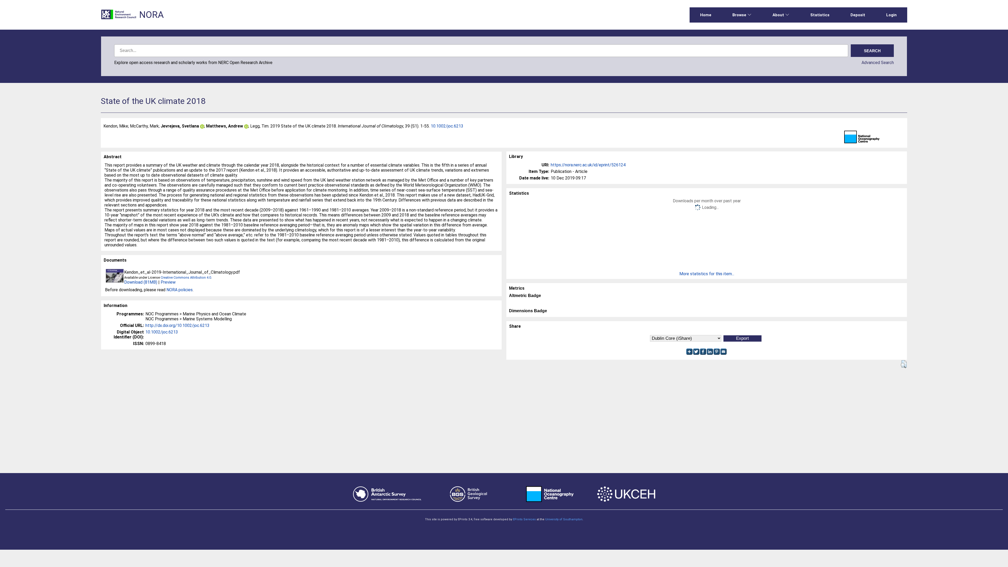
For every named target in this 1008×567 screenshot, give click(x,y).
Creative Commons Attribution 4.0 (186, 277)
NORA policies (179, 289)
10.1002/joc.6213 (447, 126)
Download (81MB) (140, 282)
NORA (151, 14)
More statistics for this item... (706, 273)
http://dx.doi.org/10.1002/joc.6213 (177, 325)
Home (705, 15)
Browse (739, 15)
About (778, 15)
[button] (904, 364)
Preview (168, 282)
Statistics (820, 15)
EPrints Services (524, 519)
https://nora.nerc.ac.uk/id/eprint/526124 (588, 164)
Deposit (857, 15)
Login (891, 15)
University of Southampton (563, 519)
